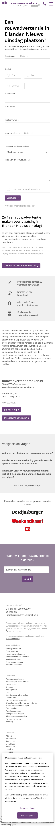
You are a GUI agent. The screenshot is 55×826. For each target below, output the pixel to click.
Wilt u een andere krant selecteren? (20, 206)
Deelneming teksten (14, 662)
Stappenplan (11, 708)
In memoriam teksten (15, 654)
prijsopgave (37, 253)
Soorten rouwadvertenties (17, 695)
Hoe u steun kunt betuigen (17, 705)
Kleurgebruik (11, 689)
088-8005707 (8, 384)
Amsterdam (11, 738)
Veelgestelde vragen (15, 713)
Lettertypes (11, 697)
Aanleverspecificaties (15, 679)
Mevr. (34, 75)
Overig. (15, 86)
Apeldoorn (10, 741)
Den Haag (10, 744)
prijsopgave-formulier (12, 352)
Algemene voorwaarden (16, 716)
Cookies (9, 687)
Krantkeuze (11, 684)
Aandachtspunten (13, 711)
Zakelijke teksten (13, 648)
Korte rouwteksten (14, 664)
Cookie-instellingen (27, 808)
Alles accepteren (28, 815)
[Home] (21, 6)
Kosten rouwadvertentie (16, 700)
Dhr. (14, 75)
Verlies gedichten (13, 659)
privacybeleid (10, 801)
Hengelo (9, 752)
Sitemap (9, 721)
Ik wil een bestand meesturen (26, 189)
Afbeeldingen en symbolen (17, 681)
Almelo (9, 736)
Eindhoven (10, 746)
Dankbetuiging (12, 651)
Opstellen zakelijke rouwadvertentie (21, 703)
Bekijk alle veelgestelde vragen (27, 485)
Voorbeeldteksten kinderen (17, 656)
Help (8, 692)
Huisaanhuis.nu (12, 638)
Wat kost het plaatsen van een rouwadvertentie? (27, 453)
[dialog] (27, 787)
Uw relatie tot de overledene (17, 146)
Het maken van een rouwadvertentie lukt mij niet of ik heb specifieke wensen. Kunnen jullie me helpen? (26, 474)
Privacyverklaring (13, 631)
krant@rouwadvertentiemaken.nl (18, 387)
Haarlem (9, 749)
